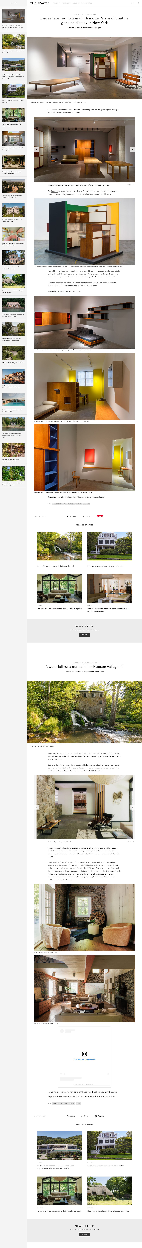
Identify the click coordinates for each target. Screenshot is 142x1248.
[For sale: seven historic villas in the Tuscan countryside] (13, 210)
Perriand (91, 274)
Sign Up (84, 634)
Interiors (76, 14)
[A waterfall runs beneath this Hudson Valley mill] (59, 546)
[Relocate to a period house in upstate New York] (109, 546)
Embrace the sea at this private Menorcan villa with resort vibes (11, 387)
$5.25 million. (97, 771)
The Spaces (39, 3)
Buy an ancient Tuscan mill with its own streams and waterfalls (13, 363)
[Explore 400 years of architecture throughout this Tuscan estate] (13, 329)
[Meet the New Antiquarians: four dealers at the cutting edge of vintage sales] (109, 588)
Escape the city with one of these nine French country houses (13, 484)
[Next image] (132, 149)
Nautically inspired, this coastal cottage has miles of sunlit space (13, 244)
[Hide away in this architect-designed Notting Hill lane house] (13, 138)
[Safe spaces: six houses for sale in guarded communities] (13, 162)
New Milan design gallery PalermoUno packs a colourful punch (81, 497)
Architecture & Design (70, 3)
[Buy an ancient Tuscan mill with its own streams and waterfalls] (13, 353)
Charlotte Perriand (58, 504)
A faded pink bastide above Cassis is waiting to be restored (12, 268)
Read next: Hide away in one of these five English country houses (82, 1091)
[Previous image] (36, 149)
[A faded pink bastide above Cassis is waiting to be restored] (13, 257)
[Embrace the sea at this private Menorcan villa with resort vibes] (13, 376)
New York (87, 504)
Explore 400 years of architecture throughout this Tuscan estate (81, 1096)
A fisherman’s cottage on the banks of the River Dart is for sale (13, 315)
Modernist (70, 194)
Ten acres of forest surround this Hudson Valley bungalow (59, 609)
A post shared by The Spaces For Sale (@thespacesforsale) (92, 1084)
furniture (54, 191)
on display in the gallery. (77, 271)
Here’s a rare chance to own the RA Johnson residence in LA (12, 460)
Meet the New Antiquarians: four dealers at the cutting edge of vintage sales (108, 610)
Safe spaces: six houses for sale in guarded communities (11, 172)
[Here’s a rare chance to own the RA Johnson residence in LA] (13, 450)
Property (56, 3)
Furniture (70, 504)
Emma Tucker (91, 14)
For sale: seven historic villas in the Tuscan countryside (12, 220)
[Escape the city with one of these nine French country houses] (13, 473)
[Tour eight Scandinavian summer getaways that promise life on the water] (13, 424)
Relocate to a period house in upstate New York (106, 566)
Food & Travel (87, 3)
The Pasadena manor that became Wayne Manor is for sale (12, 196)
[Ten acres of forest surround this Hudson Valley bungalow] (59, 588)
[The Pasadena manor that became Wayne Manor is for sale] (13, 186)
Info (131, 3)
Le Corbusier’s (68, 283)
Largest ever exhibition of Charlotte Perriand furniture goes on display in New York (12, 27)
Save (101, 516)
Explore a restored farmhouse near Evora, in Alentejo (12, 410)
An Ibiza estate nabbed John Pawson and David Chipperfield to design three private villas (55, 1167)
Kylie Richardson (90, 663)
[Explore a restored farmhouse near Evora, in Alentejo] (13, 400)
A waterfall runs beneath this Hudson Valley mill (55, 566)
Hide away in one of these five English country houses (108, 1211)
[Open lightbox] (133, 184)
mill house (55, 1103)
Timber (78, 1103)
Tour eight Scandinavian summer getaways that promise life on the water (11, 435)
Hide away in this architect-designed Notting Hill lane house (12, 149)
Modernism (78, 504)
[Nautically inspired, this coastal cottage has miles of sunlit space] (13, 234)
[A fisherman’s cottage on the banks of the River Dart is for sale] (13, 305)
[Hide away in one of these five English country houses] (109, 1191)
